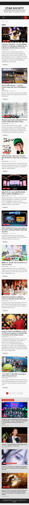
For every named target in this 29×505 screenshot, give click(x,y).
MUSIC (4, 441)
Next (21, 393)
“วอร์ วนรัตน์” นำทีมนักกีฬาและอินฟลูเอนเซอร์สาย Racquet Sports (14, 364)
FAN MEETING (10, 463)
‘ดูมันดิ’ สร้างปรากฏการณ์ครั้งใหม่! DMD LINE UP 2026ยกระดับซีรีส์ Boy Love (14, 182)
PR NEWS (8, 40)
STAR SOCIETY (14, 8)
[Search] (22, 17)
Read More (5, 64)
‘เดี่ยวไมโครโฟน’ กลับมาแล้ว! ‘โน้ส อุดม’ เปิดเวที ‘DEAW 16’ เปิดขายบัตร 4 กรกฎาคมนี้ (14, 146)
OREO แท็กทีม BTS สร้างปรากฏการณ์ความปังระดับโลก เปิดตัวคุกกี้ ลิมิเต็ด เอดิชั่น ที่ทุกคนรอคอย (14, 218)
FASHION (8, 116)
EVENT (4, 40)
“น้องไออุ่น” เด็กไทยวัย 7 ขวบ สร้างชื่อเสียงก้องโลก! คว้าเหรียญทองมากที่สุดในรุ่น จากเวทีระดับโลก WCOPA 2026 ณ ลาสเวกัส (14, 34)
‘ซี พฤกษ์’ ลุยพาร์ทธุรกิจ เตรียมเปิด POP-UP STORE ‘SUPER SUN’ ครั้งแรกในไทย (14, 110)
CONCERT (4, 416)
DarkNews (20, 500)
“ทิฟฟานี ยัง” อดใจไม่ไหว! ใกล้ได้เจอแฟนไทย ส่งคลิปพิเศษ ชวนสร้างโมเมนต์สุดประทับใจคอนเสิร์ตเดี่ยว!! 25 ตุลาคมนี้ (14, 457)
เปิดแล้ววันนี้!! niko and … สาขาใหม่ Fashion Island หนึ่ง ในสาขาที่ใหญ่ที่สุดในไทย (14, 76)
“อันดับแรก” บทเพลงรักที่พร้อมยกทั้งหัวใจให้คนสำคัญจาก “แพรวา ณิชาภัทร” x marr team (14, 435)
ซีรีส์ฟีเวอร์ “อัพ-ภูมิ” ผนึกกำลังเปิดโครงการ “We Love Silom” (14, 253)
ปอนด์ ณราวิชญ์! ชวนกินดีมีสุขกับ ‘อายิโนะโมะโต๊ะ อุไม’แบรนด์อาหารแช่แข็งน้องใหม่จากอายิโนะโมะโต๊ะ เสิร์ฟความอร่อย (14, 321)
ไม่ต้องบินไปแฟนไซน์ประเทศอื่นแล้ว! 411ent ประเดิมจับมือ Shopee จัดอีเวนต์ (14, 287)
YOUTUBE (25, 17)
